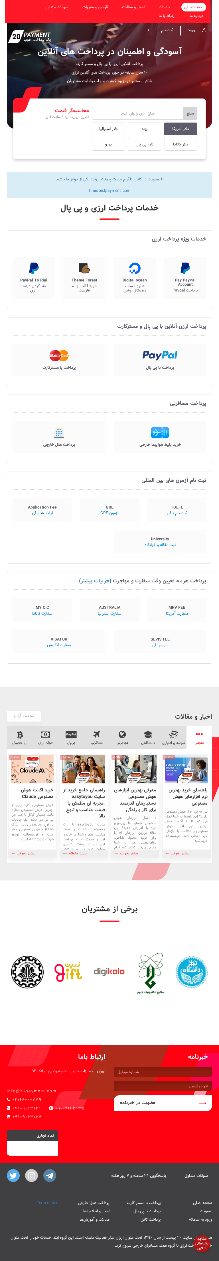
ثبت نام (166, 30)
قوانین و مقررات (95, 7)
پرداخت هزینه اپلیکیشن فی (42, 509)
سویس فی (160, 641)
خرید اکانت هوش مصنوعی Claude (37, 793)
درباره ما (196, 15)
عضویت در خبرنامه (137, 1103)
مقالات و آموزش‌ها (95, 1219)
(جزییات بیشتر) (95, 580)
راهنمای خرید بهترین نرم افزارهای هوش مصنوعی (188, 796)
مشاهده (185, 278)
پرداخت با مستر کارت (144, 1203)
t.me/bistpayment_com (109, 190)
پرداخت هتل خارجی (94, 1203)
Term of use (47, 1202)
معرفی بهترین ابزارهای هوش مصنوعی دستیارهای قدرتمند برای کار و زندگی (135, 800)
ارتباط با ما (167, 15)
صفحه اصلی (193, 7)
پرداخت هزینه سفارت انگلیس (59, 641)
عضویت (206, 1211)
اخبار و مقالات (133, 7)
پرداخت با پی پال (147, 1211)
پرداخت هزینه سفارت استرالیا (109, 610)
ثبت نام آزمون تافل (176, 509)
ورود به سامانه (200, 1219)
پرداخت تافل (151, 1219)
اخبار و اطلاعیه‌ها (96, 1211)
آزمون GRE (109, 509)
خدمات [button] (164, 7)
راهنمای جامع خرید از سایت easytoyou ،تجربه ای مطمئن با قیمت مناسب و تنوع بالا (84, 803)
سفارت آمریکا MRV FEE (176, 610)
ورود (191, 30)
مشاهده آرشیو (24, 716)
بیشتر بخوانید (180, 853)
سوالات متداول (56, 7)
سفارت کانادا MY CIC (42, 610)
